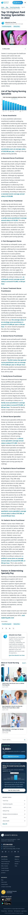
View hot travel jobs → (14, 756)
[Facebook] (8, 851)
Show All (5, 824)
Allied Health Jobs (5, 863)
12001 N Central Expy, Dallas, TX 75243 (11, 848)
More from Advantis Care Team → (17, 656)
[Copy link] (13, 628)
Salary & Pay (16, 26)
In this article (6, 48)
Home (2, 7)
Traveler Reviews (5, 868)
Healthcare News (14, 807)
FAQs (16, 866)
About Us (17, 859)
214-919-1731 (12, 846)
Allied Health (14, 821)
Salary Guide (4, 882)
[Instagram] (5, 851)
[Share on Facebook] (2, 628)
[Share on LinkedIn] (9, 628)
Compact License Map (6, 886)
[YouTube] (15, 851)
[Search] (25, 739)
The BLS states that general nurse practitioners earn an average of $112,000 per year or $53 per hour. (13, 362)
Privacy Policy (4, 911)
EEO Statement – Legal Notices (20, 911)
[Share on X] (6, 628)
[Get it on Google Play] (6, 903)
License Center (4, 884)
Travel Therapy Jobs (5, 861)
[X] (18, 851)
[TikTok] (12, 851)
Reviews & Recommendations (14, 814)
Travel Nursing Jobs (15, 7)
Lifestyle (14, 817)
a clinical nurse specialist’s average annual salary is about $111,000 (12, 440)
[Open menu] (25, 2)
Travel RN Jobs (4, 859)
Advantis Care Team (10, 22)
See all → (24, 663)
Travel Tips (14, 800)
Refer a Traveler (4, 866)
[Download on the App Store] (6, 899)
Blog (7, 7)
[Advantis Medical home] (5, 2)
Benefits (16, 863)
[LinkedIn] (2, 851)
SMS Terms (10, 911)
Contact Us (17, 861)
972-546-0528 (7, 844)
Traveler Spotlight (5, 870)
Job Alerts (3, 872)
